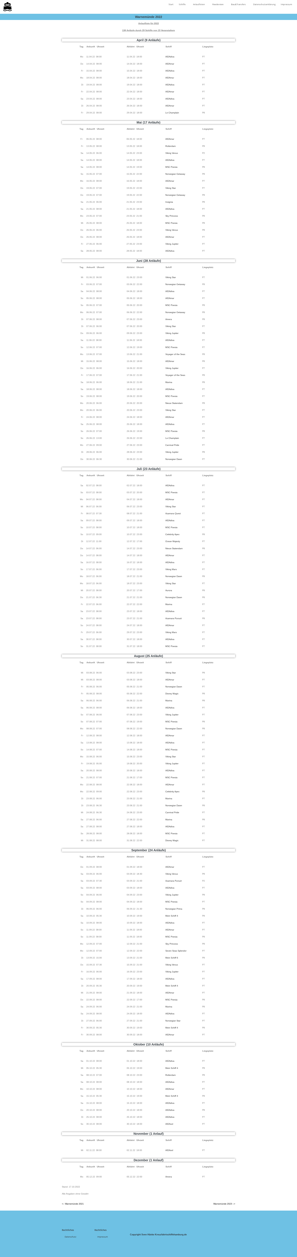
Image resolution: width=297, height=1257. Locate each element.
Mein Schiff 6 (171, 957)
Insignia (169, 202)
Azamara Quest (173, 513)
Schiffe (182, 4)
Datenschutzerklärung (264, 4)
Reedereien (218, 4)
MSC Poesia (171, 167)
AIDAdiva (169, 56)
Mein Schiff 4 (171, 916)
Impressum (286, 4)
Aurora (168, 590)
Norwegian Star (173, 1020)
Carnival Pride (172, 445)
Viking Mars (171, 569)
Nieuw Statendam (174, 403)
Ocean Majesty (172, 541)
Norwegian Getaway (175, 174)
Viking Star (170, 188)
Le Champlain (172, 112)
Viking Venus (171, 153)
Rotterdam (170, 146)
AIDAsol (169, 1124)
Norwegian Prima (173, 909)
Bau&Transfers (238, 4)
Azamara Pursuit (173, 618)
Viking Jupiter (172, 244)
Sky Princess (171, 216)
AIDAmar (169, 64)
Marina (168, 382)
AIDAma (169, 77)
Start (171, 4)
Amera (168, 319)
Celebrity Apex (172, 534)
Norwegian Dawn (173, 459)
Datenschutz (70, 1236)
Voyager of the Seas (175, 354)
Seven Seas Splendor (176, 951)
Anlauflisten (199, 4)
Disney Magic (172, 693)
